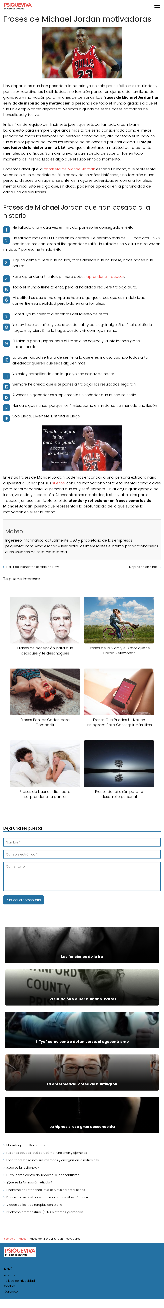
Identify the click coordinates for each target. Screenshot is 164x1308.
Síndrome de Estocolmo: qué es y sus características (45, 1190)
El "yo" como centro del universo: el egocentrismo (42, 1175)
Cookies (10, 1286)
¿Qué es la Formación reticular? (29, 1182)
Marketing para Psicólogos (25, 1145)
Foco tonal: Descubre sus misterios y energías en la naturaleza (52, 1160)
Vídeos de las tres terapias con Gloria (34, 1204)
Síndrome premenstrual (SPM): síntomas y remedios (45, 1212)
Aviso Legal (12, 1275)
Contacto (11, 1292)
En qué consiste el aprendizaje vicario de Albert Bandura (47, 1197)
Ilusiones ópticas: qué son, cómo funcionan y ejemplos (46, 1153)
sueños (58, 483)
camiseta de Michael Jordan (69, 168)
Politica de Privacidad (19, 1281)
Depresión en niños (143, 567)
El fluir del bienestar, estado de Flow (32, 567)
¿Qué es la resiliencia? (22, 1167)
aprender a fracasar (105, 276)
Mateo (14, 531)
